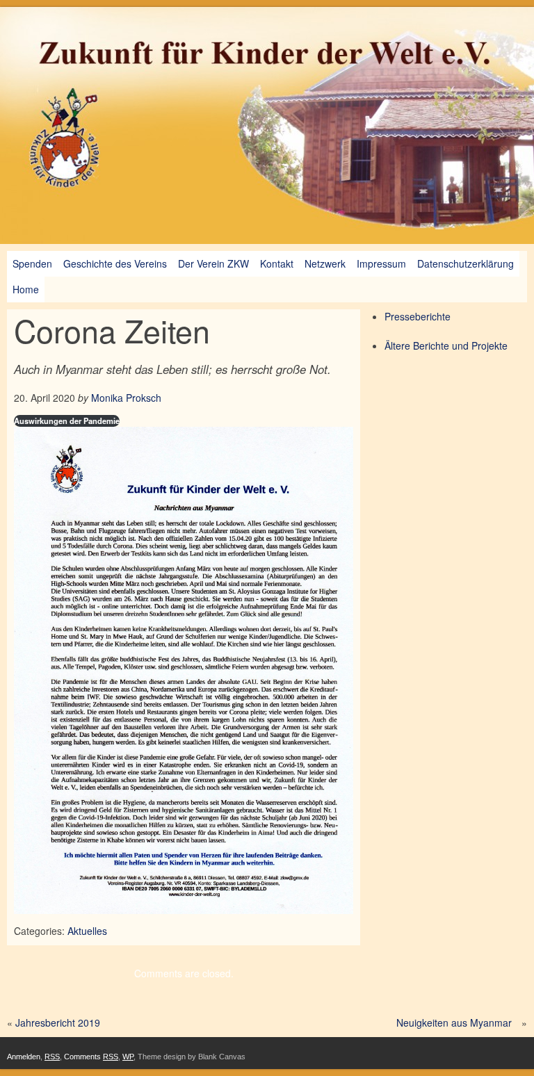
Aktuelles (87, 931)
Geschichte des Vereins (115, 263)
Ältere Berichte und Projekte (446, 345)
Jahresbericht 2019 (57, 1022)
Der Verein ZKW (213, 263)
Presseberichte (418, 316)
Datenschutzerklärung (465, 263)
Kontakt (276, 263)
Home (26, 289)
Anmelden (23, 1056)
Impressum (381, 263)
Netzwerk (325, 263)
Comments (91, 1056)
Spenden (32, 263)
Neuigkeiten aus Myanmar (454, 1022)
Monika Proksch (126, 398)
